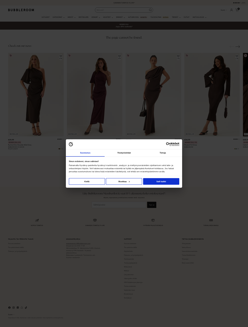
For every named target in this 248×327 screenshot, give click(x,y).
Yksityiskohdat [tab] (124, 153)
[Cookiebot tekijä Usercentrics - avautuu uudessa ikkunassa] (168, 144)
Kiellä (86, 181)
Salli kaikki (161, 181)
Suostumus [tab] (85, 153)
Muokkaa (122, 181)
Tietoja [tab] (163, 153)
